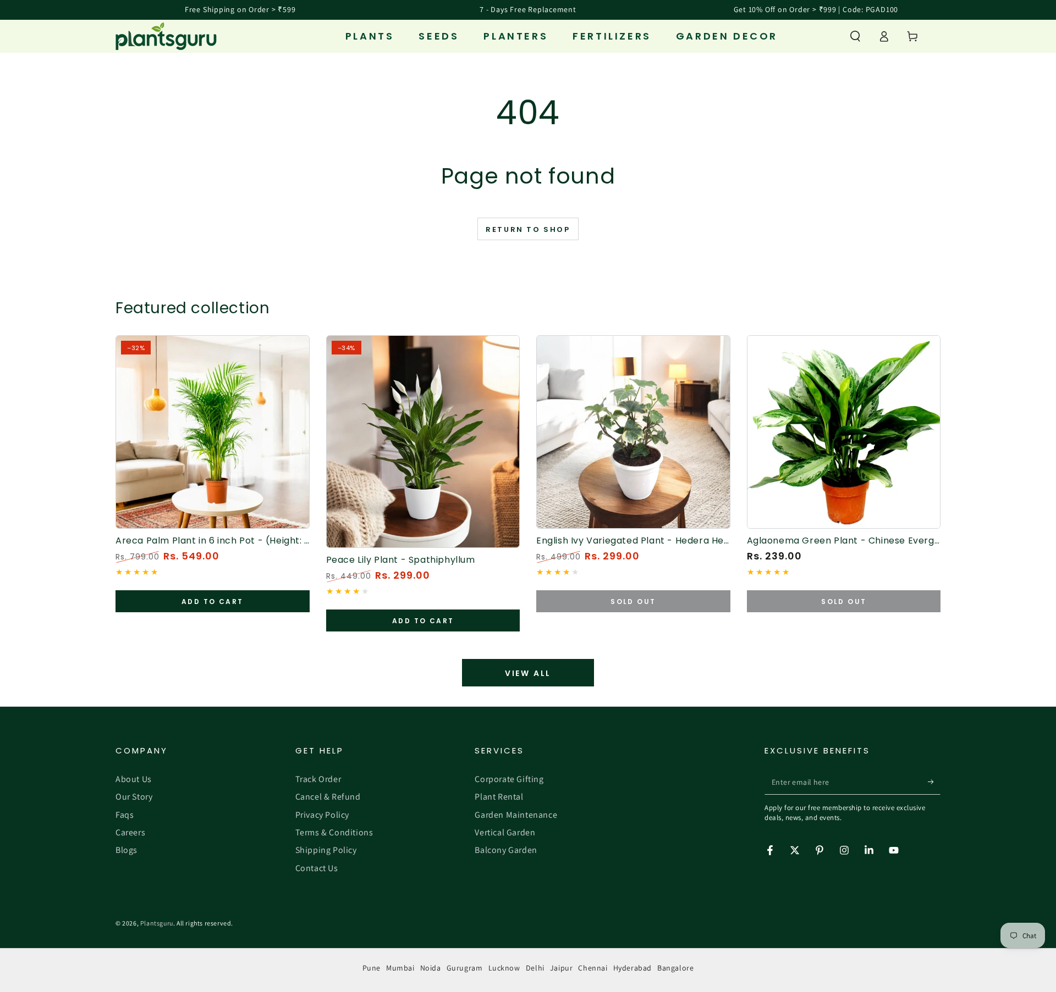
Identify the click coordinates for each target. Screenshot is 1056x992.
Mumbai (400, 968)
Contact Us (316, 868)
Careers (130, 832)
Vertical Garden (505, 832)
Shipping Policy (326, 850)
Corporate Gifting (509, 779)
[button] (855, 36)
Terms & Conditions (334, 832)
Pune (371, 968)
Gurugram (465, 968)
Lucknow (504, 968)
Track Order (318, 779)
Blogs (127, 850)
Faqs (125, 815)
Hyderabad (632, 968)
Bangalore (675, 968)
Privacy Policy (322, 815)
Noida (430, 968)
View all (528, 673)
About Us (134, 779)
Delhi (535, 968)
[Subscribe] (934, 782)
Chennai (592, 968)
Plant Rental (499, 796)
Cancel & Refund (328, 796)
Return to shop (528, 229)
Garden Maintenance (516, 815)
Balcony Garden (506, 850)
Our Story (134, 796)
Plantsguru (156, 923)
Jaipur (561, 968)
